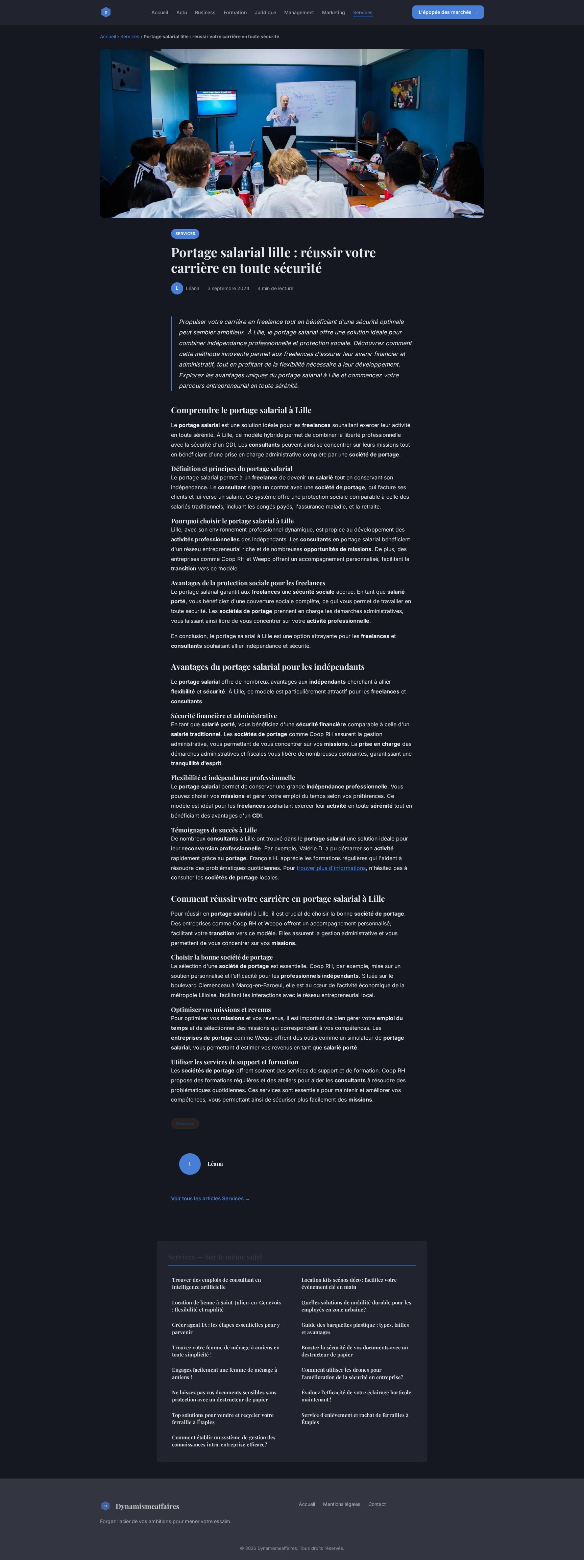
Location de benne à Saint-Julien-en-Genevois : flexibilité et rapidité (226, 1306)
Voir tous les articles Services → (210, 1198)
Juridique (265, 12)
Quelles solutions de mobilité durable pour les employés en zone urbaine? (356, 1306)
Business (205, 12)
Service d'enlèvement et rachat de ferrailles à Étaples (355, 1418)
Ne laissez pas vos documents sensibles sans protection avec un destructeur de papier (224, 1396)
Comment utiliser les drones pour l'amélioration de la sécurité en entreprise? (352, 1373)
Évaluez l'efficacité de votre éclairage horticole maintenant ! (356, 1396)
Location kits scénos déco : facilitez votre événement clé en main (349, 1283)
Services (363, 12)
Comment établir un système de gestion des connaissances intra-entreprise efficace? (223, 1441)
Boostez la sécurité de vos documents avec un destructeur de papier (354, 1351)
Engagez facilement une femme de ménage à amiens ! (224, 1373)
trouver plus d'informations (331, 868)
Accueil (159, 12)
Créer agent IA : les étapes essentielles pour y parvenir (226, 1328)
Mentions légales (341, 1504)
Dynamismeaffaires (147, 1506)
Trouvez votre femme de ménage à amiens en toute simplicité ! (225, 1351)
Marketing (333, 12)
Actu (181, 12)
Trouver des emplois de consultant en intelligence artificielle (216, 1283)
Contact (377, 1504)
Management (299, 12)
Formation (235, 12)
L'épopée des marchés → (448, 12)
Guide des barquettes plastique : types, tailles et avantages (355, 1328)
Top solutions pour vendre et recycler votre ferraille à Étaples (223, 1418)
